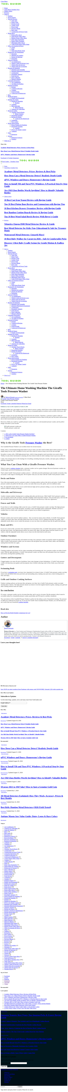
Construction (15, 73)
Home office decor (16, 35)
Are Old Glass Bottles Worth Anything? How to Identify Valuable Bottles (22, 734)
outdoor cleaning (15, 468)
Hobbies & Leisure (13, 99)
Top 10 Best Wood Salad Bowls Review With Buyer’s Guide (31, 216)
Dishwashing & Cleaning (11, 866)
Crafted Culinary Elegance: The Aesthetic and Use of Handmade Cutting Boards (25, 1021)
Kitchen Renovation (9, 912)
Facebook (7, 637)
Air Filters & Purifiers (17, 84)
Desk (12, 49)
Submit (20, 1086)
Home (6, 8)
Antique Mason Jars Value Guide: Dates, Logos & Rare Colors (29, 816)
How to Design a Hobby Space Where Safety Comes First (18, 1053)
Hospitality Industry (16, 74)
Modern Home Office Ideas (19, 38)
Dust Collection (15, 77)
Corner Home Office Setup (11, 858)
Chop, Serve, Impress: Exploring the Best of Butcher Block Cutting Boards (23, 1028)
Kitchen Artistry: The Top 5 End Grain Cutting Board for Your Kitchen (22, 1031)
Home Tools (14, 22)
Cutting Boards (8, 861)
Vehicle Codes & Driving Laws (20, 63)
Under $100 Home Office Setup (20, 44)
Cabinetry (14, 131)
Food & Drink (15, 92)
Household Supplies (17, 115)
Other (9, 133)
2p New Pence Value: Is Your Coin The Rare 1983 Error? (20, 1008)
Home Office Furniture (17, 41)
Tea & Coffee (8, 951)
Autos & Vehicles (13, 60)
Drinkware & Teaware (10, 868)
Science (10, 136)
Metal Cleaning (19, 114)
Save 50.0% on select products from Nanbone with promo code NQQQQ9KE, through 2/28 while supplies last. (32, 689)
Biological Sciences (16, 137)
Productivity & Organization (16, 52)
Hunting (17, 103)
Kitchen (13, 87)
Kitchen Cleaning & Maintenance (13, 910)
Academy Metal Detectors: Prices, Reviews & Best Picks (17, 147)
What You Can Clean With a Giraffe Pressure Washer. (20, 435)
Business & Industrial (14, 68)
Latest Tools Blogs (9, 1074)
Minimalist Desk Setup (10, 923)
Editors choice (8, 11)
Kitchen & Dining (13, 85)
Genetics (13, 139)
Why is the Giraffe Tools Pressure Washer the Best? (19, 434)
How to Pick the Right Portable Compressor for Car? (15, 613)
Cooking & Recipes (16, 88)
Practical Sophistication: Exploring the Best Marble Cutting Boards (21, 1025)
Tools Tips (14, 20)
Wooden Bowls (8, 969)
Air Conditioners (16, 82)
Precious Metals (15, 28)
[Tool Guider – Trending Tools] (20, 161)
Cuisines (13, 90)
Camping (13, 104)
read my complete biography (30, 637)
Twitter (12, 637)
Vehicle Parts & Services (18, 65)
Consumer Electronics (14, 80)
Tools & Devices (12, 19)
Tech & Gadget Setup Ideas (12, 956)
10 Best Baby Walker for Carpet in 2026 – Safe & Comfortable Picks (35, 239)
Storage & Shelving (16, 57)
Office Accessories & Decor (15, 46)
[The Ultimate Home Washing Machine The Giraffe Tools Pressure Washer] (10, 399)
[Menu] (1, 163)
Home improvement (13, 123)
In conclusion (8, 437)
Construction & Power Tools (19, 31)
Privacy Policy (8, 1077)
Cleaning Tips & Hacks (17, 112)
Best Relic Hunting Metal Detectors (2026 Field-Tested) (26, 807)
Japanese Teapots (9, 907)
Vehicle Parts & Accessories (19, 66)
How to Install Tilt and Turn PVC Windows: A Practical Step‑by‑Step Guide (23, 731)
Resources (14, 134)
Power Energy (12, 17)
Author (7, 438)
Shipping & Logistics (17, 55)
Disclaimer (7, 1075)
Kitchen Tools (15, 24)
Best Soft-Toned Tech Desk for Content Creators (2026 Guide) (19, 1049)
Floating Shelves (9, 872)
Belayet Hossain (10, 397)
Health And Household (17, 98)
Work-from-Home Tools (18, 50)
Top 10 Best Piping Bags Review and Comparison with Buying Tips (34, 204)
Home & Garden (12, 111)
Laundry (17, 128)
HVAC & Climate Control (18, 129)
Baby (9, 95)
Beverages (7, 835)
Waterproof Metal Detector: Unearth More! (24, 235)
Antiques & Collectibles (18, 109)
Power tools (14, 27)
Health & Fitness (12, 96)
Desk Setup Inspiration (17, 39)
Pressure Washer (34, 442)
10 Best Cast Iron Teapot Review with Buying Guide (27, 200)
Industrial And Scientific (18, 69)
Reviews (6, 13)
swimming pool (12, 572)
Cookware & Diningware (18, 93)
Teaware (6, 955)
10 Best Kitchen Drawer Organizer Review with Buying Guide (32, 208)
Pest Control (14, 122)
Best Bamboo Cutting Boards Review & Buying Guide (28, 212)
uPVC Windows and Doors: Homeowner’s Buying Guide (18, 154)
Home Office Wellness (10, 891)
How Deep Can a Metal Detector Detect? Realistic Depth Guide (20, 151)
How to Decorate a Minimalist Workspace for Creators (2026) (19, 1046)
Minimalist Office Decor (18, 43)
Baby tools (14, 30)
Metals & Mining (16, 79)
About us (6, 1072)
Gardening (14, 120)
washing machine (23, 602)
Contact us (7, 1080)
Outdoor (10, 16)
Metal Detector (19, 107)
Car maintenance (16, 62)
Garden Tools (15, 25)
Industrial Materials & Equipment (20, 71)
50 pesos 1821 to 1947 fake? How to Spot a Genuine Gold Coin (19, 738)
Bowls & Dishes (8, 838)
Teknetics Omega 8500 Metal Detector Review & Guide (29, 224)
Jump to (6, 14)
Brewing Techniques (10, 839)
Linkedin (17, 637)
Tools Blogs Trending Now (12, 9)
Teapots (6, 953)
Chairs (13, 47)
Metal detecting (15, 106)
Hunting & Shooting (17, 101)
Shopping (14, 54)
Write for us (7, 141)
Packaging (14, 58)
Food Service (15, 76)
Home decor (11, 33)
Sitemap (6, 1082)
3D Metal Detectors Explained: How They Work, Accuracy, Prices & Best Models (27, 1003)
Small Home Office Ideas (18, 36)
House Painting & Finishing (19, 125)
